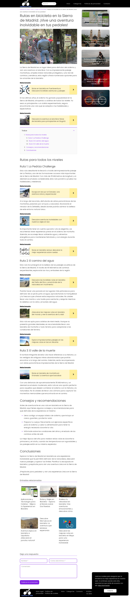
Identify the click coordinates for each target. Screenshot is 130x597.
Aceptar (110, 591)
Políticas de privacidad (92, 4)
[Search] (54, 3)
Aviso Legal (39, 591)
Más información (104, 585)
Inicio (68, 4)
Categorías (77, 4)
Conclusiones (31, 150)
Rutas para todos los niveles (36, 135)
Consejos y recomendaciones (37, 147)
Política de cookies (51, 593)
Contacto (107, 4)
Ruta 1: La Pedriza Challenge (38, 138)
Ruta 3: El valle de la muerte (39, 144)
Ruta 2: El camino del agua (39, 141)
